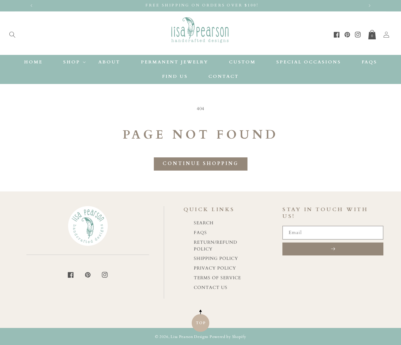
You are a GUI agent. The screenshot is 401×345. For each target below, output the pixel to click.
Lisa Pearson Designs (189, 336)
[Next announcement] (369, 5)
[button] (12, 33)
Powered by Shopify (228, 336)
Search (204, 223)
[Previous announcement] (31, 5)
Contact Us (211, 288)
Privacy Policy (215, 268)
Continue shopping (201, 163)
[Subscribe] (332, 249)
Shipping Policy (216, 258)
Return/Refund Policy (215, 245)
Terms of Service (217, 278)
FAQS (200, 233)
